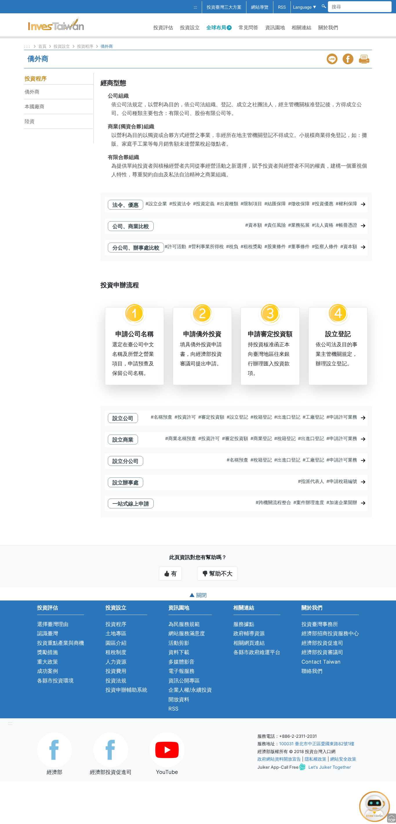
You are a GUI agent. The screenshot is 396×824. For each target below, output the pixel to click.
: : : (27, 46)
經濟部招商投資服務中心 (330, 633)
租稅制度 (116, 652)
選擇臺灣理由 (52, 624)
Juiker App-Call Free (278, 767)
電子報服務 (181, 671)
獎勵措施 (47, 652)
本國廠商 (34, 106)
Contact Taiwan (321, 662)
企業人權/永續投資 (190, 690)
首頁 (42, 46)
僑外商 (32, 92)
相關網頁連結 (249, 643)
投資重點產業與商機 (60, 643)
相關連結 (301, 27)
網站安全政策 (343, 759)
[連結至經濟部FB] (54, 749)
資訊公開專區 (184, 680)
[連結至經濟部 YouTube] (167, 749)
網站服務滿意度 (186, 633)
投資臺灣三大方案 (224, 7)
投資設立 (190, 27)
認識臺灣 (47, 633)
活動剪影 (178, 643)
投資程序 (85, 46)
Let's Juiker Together (329, 767)
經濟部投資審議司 (322, 652)
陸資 (29, 121)
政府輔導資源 (249, 633)
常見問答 (248, 27)
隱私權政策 (315, 759)
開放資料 (178, 699)
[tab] (236, 207)
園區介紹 (116, 643)
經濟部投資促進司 (322, 643)
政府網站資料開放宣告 (279, 759)
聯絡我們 (311, 671)
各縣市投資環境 (55, 680)
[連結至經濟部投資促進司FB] (110, 749)
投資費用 (116, 671)
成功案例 (47, 671)
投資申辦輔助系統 (126, 690)
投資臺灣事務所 (319, 624)
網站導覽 (259, 7)
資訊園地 (275, 27)
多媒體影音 (181, 662)
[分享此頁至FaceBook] (348, 58)
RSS (282, 7)
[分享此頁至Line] (333, 58)
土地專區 (116, 633)
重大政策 (47, 662)
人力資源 (116, 662)
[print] (364, 58)
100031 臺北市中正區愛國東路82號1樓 (316, 743)
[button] (236, 482)
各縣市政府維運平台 (256, 652)
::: (195, 7)
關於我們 (328, 27)
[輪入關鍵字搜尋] (323, 6)
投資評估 (163, 27)
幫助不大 (220, 573)
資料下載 (178, 652)
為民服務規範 (184, 624)
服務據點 (243, 624)
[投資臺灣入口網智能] (374, 806)
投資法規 (116, 680)
